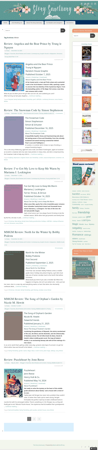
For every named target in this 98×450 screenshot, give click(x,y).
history (74, 220)
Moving (36, 290)
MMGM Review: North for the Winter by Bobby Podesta (32, 234)
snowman (59, 157)
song (57, 351)
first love (74, 213)
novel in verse (39, 351)
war (83, 244)
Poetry (49, 309)
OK (62, 30)
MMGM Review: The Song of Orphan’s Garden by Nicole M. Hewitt (33, 300)
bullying (11, 157)
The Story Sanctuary (39, 445)
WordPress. (61, 445)
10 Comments (59, 248)
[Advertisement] (39, 427)
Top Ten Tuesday (76, 244)
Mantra (55, 445)
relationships (87, 231)
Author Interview (85, 191)
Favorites (87, 208)
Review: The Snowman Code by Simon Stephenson (33, 110)
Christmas (11, 221)
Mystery (91, 224)
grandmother (37, 221)
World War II (88, 244)
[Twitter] (85, 4)
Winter (6, 101)
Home (5, 23)
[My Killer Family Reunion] (86, 143)
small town (82, 239)
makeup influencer (58, 221)
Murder (81, 224)
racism (74, 231)
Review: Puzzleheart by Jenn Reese (24, 359)
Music (33, 351)
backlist (76, 194)
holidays (43, 221)
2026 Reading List (17, 23)
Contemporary (35, 53)
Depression (17, 157)
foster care (29, 157)
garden (21, 351)
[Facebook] (81, 4)
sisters (75, 239)
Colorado (17, 290)
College (85, 202)
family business (21, 99)
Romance (59, 53)
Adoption (74, 191)
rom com (6, 223)
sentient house (42, 410)
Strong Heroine (77, 241)
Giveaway (74, 217)
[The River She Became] (86, 60)
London (41, 157)
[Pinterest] (88, 4)
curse (82, 204)
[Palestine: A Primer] (86, 126)
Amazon (28, 77)
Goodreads (43, 77)
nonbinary (45, 99)
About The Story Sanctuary (34, 23)
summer (85, 241)
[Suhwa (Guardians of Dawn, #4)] (86, 93)
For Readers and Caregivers (54, 23)
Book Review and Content (23, 53)
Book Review (84, 199)
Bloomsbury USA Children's (80, 197)
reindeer (41, 290)
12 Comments (59, 309)
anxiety (79, 191)
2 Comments (59, 113)
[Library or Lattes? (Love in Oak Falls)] (86, 110)
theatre (60, 99)
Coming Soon (86, 44)
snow (56, 99)
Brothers (91, 199)
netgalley (77, 228)
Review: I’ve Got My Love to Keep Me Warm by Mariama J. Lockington (32, 170)
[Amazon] (95, 4)
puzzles (35, 410)
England (23, 157)
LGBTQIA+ (39, 99)
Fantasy (41, 113)
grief (34, 99)
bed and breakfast (14, 410)
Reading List (80, 231)
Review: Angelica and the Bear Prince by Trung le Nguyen (32, 45)
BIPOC (88, 194)
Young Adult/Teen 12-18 (11, 56)
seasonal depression (49, 157)
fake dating (18, 221)
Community (76, 204)
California (79, 202)
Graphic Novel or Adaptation (48, 53)
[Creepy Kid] (86, 76)
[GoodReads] (91, 4)
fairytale (11, 99)
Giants (25, 351)
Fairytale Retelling (89, 204)
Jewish (79, 220)
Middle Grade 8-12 (49, 113)
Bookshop (35, 77)
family (15, 99)
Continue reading (35, 96)
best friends (83, 194)
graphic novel (81, 217)
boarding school (76, 199)
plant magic (47, 351)
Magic (29, 351)
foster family (29, 221)
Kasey (7, 50)
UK (63, 157)
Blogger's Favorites (10, 53)
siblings (53, 351)
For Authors (70, 23)
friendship (29, 99)
